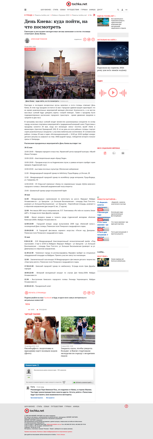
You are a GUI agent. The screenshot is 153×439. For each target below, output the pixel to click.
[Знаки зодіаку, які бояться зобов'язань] (103, 262)
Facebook (48, 298)
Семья (62, 10)
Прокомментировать (37, 398)
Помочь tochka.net (42, 15)
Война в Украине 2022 (61, 15)
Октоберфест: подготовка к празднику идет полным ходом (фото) (40, 351)
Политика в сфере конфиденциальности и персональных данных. (54, 431)
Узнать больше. (61, 434)
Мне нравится (50, 398)
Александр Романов (39, 39)
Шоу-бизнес (46, 10)
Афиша (92, 10)
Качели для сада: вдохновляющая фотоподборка (117, 214)
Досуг (100, 10)
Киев (32, 309)
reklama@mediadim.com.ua (54, 424)
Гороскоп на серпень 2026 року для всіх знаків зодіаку (112, 69)
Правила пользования (30, 431)
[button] (122, 9)
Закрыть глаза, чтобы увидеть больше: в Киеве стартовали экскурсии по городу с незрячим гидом (78, 352)
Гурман (84, 10)
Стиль (55, 10)
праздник (43, 309)
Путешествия (73, 10)
